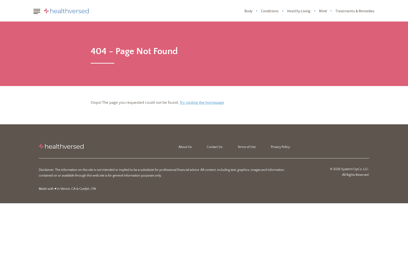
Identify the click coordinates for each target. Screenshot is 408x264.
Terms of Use (247, 147)
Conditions (270, 11)
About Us (185, 147)
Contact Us (214, 147)
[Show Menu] (37, 10)
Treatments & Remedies (354, 11)
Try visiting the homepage (202, 102)
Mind (323, 11)
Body (248, 11)
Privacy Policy (280, 147)
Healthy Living (298, 11)
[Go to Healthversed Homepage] (66, 10)
